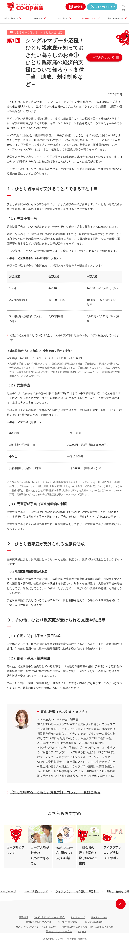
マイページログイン (105, 6)
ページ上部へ (121, 904)
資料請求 (78, 6)
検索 (123, 10)
